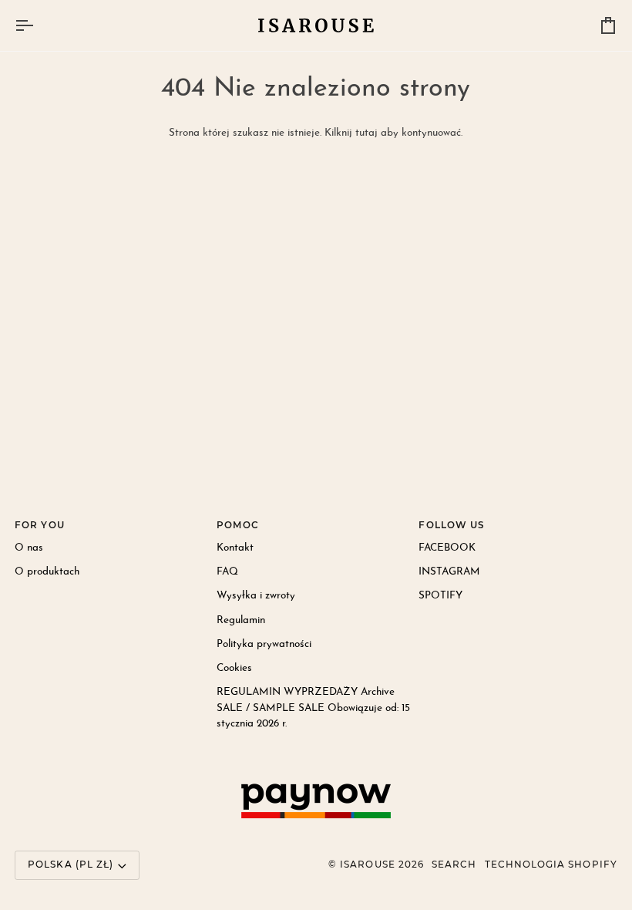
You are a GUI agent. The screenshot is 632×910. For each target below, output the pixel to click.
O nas (29, 548)
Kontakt (235, 548)
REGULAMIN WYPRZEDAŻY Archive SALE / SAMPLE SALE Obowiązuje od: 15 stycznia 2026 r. (313, 708)
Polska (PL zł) (70, 864)
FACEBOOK (447, 548)
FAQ (227, 572)
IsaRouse (367, 864)
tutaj (366, 133)
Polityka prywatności (264, 644)
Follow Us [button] (451, 525)
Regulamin (241, 620)
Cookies (234, 668)
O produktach (47, 572)
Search (454, 864)
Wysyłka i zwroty (256, 596)
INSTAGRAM (449, 572)
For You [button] (39, 525)
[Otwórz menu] (38, 25)
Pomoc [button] (237, 525)
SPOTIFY (440, 596)
